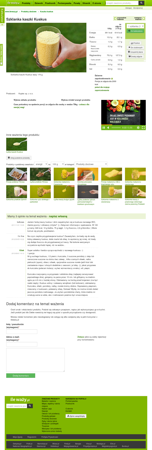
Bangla (78, 443)
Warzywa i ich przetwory (51, 428)
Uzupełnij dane (136, 52)
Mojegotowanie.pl (71, 446)
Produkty (26, 3)
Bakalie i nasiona (49, 401)
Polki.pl (29, 443)
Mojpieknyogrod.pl (109, 446)
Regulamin (31, 437)
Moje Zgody (17, 437)
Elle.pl (112, 443)
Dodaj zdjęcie (136, 56)
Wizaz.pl (55, 443)
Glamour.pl (41, 446)
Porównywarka (64, 3)
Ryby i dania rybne (49, 421)
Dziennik (39, 3)
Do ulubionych (136, 47)
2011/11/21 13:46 (18, 225)
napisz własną (58, 216)
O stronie (97, 3)
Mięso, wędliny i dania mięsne (51, 404)
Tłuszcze (45, 426)
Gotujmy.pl (17, 443)
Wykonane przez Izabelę (52, 431)
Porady (77, 3)
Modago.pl (101, 443)
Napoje (45, 411)
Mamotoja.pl (42, 443)
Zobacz (80, 336)
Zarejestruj (137, 8)
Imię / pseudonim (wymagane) (15, 326)
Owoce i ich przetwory (51, 413)
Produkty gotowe (48, 416)
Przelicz (136, 43)
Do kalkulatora (136, 31)
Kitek (21, 250)
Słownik (86, 3)
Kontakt (69, 411)
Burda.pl (125, 446)
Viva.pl (89, 443)
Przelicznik (50, 3)
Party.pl (67, 443)
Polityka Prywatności (49, 437)
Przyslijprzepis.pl (90, 446)
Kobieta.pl (55, 446)
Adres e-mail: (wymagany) (13, 338)
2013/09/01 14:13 (18, 253)
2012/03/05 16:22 (18, 239)
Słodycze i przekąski (50, 423)
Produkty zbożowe (49, 418)
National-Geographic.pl (22, 446)
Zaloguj (128, 8)
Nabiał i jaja (47, 408)
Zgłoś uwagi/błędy (77, 416)
